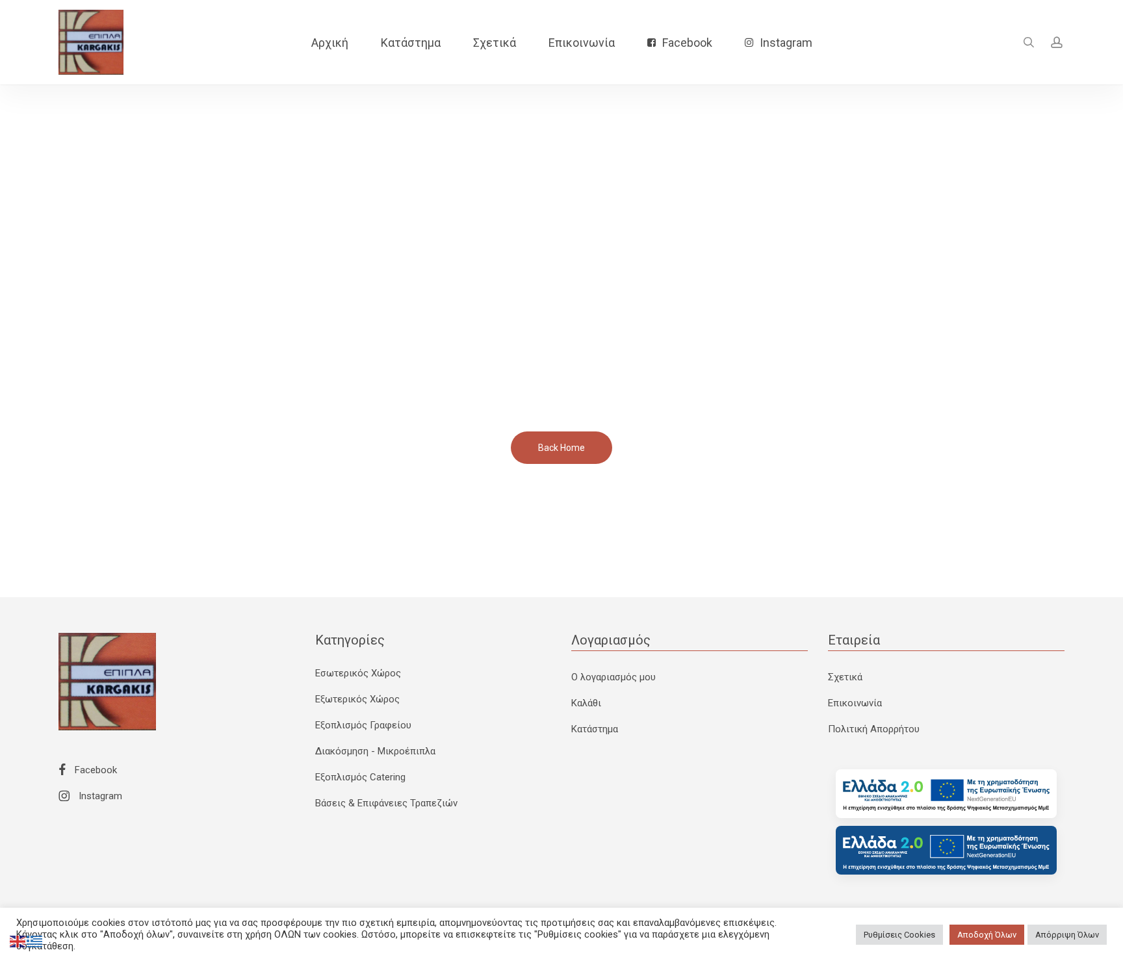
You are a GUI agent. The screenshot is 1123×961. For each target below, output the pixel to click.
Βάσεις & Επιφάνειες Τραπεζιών (386, 803)
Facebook (94, 770)
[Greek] (35, 941)
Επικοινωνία (855, 703)
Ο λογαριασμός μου (613, 677)
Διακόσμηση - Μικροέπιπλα (375, 751)
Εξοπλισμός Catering (360, 777)
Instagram (99, 796)
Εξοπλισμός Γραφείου (363, 725)
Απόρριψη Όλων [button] (1067, 935)
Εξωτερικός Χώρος (357, 699)
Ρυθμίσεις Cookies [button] (899, 935)
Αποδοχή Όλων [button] (986, 935)
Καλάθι (586, 703)
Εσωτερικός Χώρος (358, 673)
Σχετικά (845, 677)
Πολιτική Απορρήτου (874, 729)
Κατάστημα (594, 729)
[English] (18, 941)
